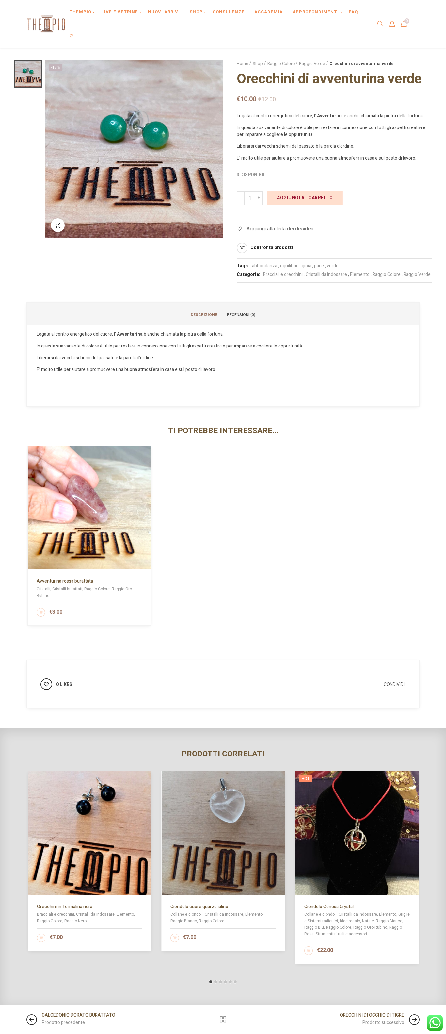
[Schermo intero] (58, 225)
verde (333, 266)
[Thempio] (45, 24)
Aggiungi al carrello (305, 198)
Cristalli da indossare (326, 274)
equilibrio (289, 266)
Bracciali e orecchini (283, 274)
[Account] (392, 24)
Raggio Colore (281, 63)
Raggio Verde (312, 63)
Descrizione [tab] (204, 315)
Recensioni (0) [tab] (241, 315)
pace (319, 266)
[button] (210, 981)
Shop (258, 63)
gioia (306, 266)
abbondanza (264, 266)
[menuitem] (80, 12)
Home (242, 63)
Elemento (360, 274)
